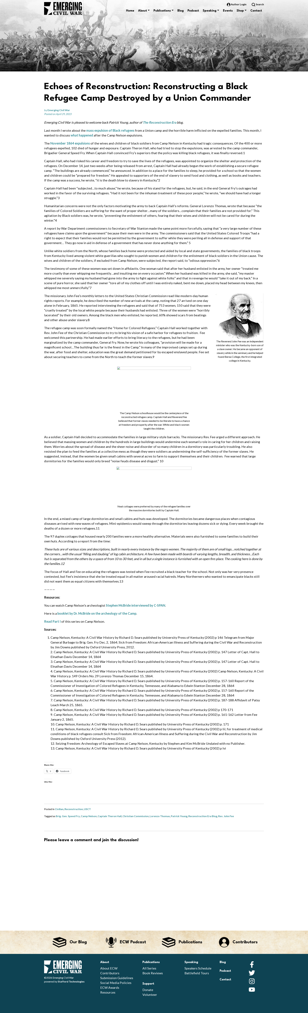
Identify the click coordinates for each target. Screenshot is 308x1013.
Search (259, 4)
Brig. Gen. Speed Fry (68, 816)
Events (228, 10)
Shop (240, 10)
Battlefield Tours (196, 973)
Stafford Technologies (71, 981)
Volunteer (149, 994)
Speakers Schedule (197, 968)
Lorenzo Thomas (160, 816)
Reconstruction (73, 809)
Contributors (109, 973)
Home (130, 10)
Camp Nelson (89, 816)
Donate (147, 990)
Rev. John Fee (226, 816)
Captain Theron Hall (110, 816)
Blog (180, 10)
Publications (162, 10)
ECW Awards (109, 987)
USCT (87, 809)
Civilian (59, 809)
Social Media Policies (115, 983)
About (142, 10)
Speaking (209, 10)
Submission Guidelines (116, 978)
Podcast (193, 10)
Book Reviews (152, 973)
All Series (149, 968)
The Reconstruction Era (159, 122)
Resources (107, 992)
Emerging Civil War (58, 110)
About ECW (108, 968)
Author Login (238, 4)
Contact (256, 10)
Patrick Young (179, 816)
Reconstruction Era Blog (202, 816)
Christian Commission (136, 816)
